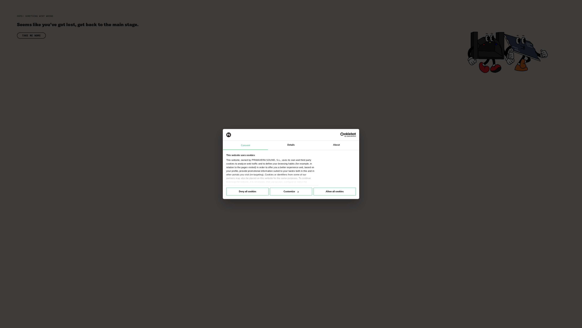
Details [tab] (291, 145)
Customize (289, 191)
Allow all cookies (335, 191)
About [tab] (336, 145)
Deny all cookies (247, 191)
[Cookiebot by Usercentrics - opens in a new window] (342, 135)
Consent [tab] (245, 145)
